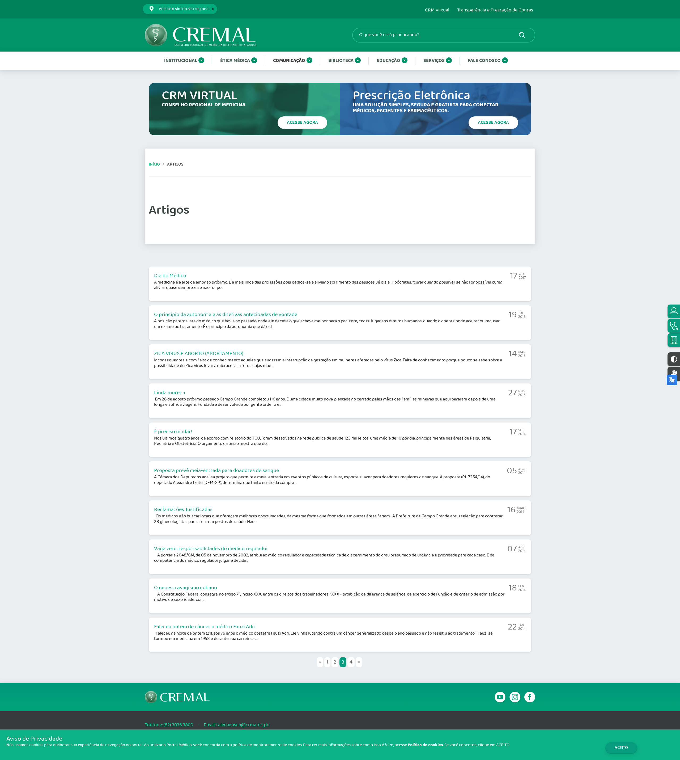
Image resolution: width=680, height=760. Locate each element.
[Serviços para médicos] (674, 326)
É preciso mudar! (173, 432)
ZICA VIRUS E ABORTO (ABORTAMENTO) (198, 354)
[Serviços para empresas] (674, 340)
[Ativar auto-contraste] (674, 359)
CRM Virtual (437, 10)
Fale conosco (484, 61)
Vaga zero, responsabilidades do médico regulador (211, 549)
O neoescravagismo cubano (185, 588)
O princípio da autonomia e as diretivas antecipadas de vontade (225, 315)
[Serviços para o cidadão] (674, 311)
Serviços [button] (434, 61)
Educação (388, 61)
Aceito (621, 747)
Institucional (180, 61)
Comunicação (289, 61)
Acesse (302, 122)
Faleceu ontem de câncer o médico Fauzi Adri (205, 627)
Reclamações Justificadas (183, 510)
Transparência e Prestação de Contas (495, 10)
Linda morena (169, 393)
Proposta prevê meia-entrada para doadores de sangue (216, 471)
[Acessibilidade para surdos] (674, 374)
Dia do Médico (170, 276)
